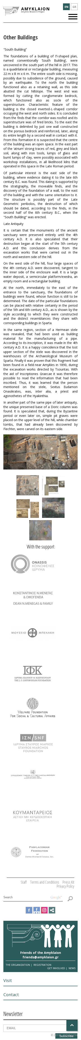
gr (74, 7)
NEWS (72, 968)
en (66, 7)
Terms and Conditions (44, 882)
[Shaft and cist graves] (27, 508)
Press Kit (68, 882)
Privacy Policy (65, 886)
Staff (24, 882)
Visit (7, 980)
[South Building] (53, 508)
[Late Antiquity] (40, 530)
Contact (11, 994)
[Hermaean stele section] (53, 485)
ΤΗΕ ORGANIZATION (18, 964)
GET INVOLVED (56, 968)
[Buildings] (27, 485)
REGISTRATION (42, 964)
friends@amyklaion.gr (40, 957)
